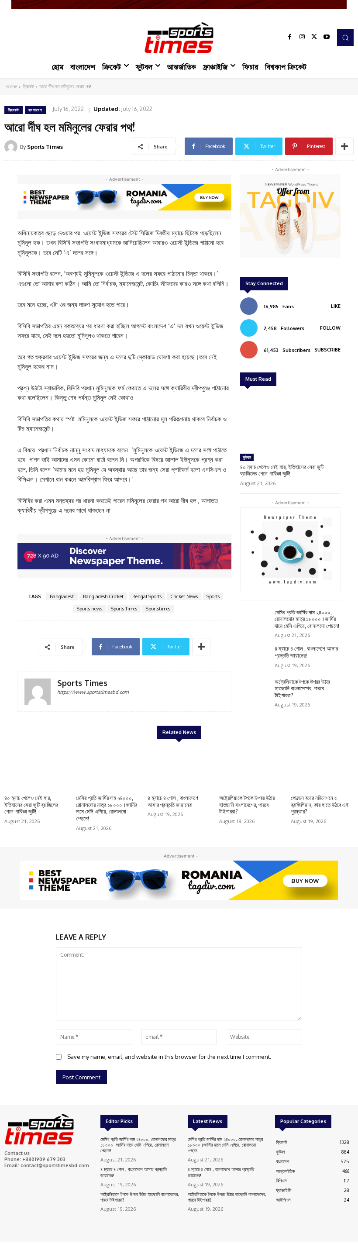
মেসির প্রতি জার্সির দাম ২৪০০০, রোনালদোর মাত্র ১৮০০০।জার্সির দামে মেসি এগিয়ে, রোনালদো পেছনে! (307, 619)
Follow (330, 328)
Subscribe (327, 350)
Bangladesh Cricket (103, 596)
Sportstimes (158, 609)
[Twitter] (314, 37)
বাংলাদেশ (35, 109)
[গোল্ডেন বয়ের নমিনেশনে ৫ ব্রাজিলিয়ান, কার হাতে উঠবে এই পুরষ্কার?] (322, 768)
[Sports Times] (179, 37)
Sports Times (45, 146)
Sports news (89, 609)
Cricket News (184, 596)
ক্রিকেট (28, 86)
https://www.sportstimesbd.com (93, 692)
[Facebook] (290, 37)
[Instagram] (302, 37)
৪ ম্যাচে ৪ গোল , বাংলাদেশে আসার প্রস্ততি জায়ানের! (306, 652)
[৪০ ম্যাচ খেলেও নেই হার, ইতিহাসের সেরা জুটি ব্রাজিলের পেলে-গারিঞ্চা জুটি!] (290, 421)
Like (336, 306)
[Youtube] (326, 37)
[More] (344, 146)
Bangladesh (62, 596)
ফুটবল (247, 457)
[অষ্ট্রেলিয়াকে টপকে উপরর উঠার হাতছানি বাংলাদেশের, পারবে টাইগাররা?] (255, 691)
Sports (213, 596)
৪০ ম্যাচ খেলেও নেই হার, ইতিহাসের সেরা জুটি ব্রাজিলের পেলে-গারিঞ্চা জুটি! (282, 470)
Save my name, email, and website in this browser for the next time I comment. (169, 1056)
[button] (345, 37)
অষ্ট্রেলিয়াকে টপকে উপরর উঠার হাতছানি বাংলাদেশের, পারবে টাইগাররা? (302, 688)
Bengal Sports (147, 596)
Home (10, 86)
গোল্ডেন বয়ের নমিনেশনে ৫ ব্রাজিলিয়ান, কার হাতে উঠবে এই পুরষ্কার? (320, 804)
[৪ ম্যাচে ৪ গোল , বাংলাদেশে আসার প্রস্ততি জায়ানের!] (255, 657)
